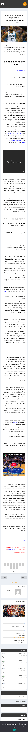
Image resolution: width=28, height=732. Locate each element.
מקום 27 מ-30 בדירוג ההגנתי (14, 133)
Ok (14, 729)
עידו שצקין (16, 20)
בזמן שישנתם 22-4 (20, 633)
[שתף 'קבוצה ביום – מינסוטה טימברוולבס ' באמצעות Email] (14, 567)
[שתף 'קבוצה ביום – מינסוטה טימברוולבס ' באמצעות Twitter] (20, 564)
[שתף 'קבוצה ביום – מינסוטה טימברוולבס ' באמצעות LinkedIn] (8, 564)
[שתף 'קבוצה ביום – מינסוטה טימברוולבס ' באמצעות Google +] (17, 564)
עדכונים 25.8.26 (23, 683)
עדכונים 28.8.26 (23, 660)
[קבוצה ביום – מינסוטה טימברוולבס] (14, 34)
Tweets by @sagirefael (19, 696)
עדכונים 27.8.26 (23, 668)
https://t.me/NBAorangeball (18, 721)
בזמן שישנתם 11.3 (20, 619)
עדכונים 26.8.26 (23, 675)
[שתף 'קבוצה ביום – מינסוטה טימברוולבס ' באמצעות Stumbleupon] (17, 567)
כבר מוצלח (15, 422)
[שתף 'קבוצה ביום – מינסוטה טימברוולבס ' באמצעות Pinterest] (11, 564)
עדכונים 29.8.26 (23, 653)
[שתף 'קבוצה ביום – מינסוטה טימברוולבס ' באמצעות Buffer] (5, 564)
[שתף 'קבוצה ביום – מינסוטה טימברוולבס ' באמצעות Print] (11, 567)
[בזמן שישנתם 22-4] (14, 630)
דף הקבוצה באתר (21, 70)
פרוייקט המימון (11, 549)
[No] (26, 726)
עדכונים (23, 650)
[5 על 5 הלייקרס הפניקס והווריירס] (14, 623)
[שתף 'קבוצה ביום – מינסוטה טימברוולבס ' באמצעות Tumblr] (14, 564)
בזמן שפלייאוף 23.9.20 (19, 640)
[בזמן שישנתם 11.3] (14, 611)
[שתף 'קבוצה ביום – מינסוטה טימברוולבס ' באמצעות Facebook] (23, 564)
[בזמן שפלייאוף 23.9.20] (14, 637)
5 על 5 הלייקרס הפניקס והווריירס (17, 626)
